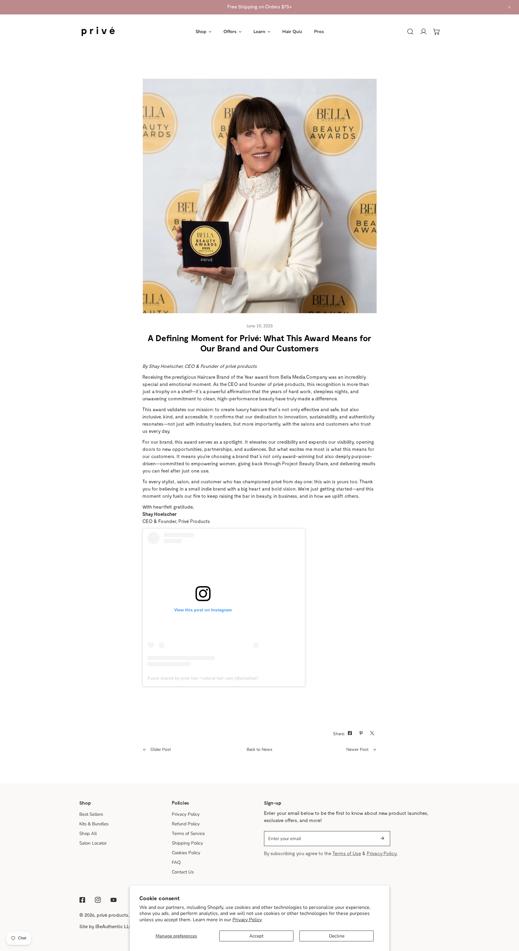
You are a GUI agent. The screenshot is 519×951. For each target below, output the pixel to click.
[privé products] (98, 31)
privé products (112, 915)
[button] (203, 31)
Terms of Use (346, 853)
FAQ (176, 862)
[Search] (410, 31)
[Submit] (382, 838)
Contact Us (183, 872)
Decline (336, 936)
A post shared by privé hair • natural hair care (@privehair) (202, 678)
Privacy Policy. (382, 853)
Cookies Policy (186, 853)
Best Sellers (91, 814)
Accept (256, 936)
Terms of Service (188, 833)
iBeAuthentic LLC (113, 926)
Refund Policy (186, 824)
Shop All (88, 833)
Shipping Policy (187, 843)
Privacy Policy (247, 919)
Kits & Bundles (93, 824)
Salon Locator (93, 843)
